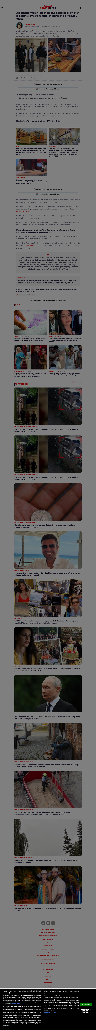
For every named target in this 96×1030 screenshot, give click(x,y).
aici (14, 1018)
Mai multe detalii (15, 1004)
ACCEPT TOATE (85, 1004)
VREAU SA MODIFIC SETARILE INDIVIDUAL (85, 1011)
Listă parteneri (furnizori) (50, 1012)
